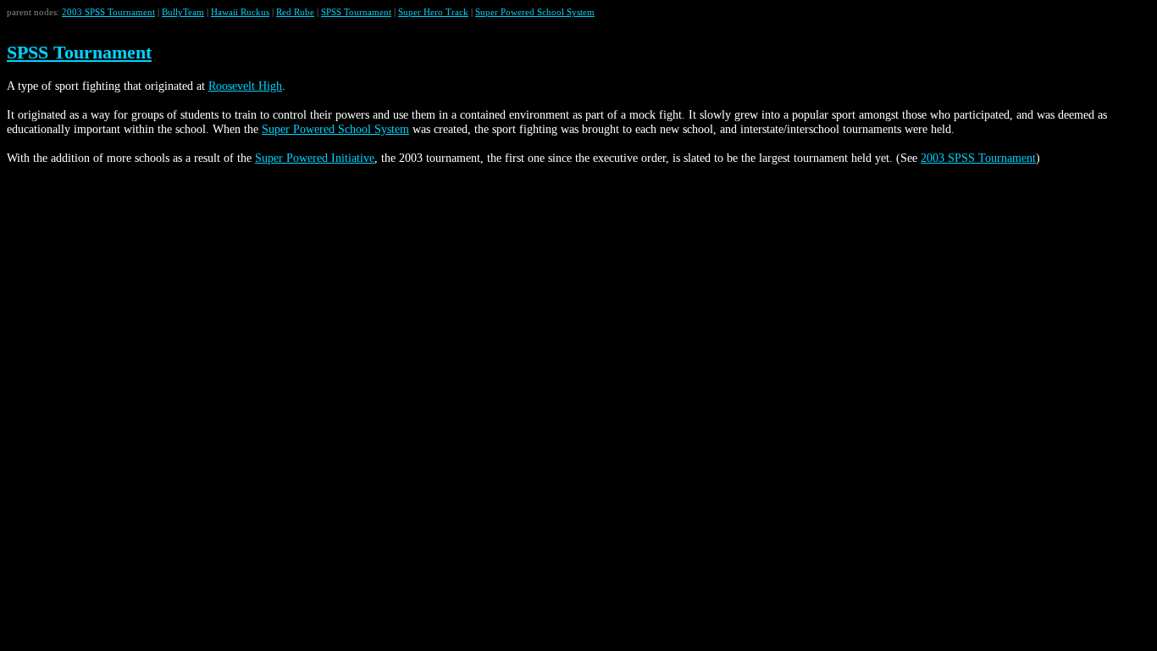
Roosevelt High (245, 85)
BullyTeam (183, 12)
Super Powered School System (535, 12)
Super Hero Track (433, 12)
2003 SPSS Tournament (108, 12)
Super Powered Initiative (314, 157)
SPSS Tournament (356, 12)
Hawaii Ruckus (240, 12)
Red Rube (295, 12)
